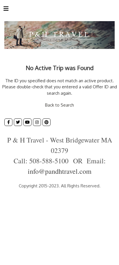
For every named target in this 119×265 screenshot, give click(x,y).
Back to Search (59, 105)
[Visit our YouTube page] (27, 122)
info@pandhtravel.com (60, 171)
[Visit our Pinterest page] (46, 122)
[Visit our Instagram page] (37, 122)
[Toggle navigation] (6, 9)
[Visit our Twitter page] (18, 122)
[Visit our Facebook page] (8, 122)
